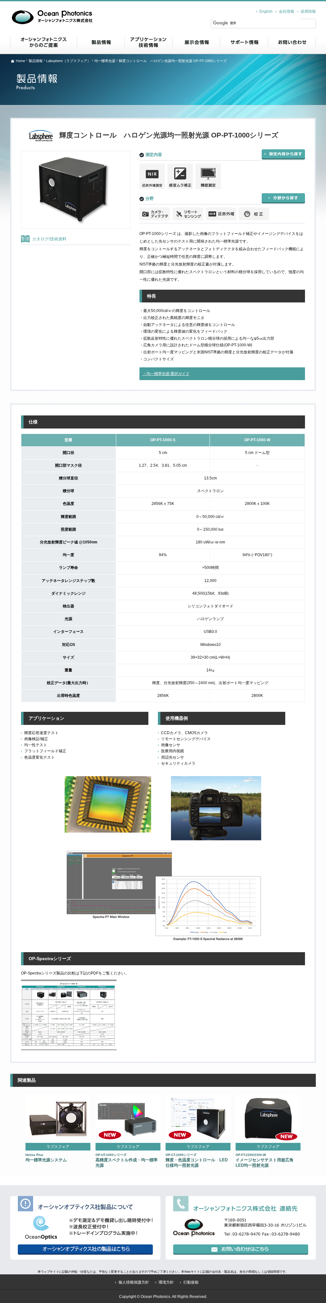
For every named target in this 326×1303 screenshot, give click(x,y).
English (266, 11)
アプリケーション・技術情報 (148, 42)
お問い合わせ (292, 42)
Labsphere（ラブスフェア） (68, 61)
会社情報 (286, 11)
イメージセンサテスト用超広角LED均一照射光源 (265, 1160)
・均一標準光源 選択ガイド (166, 374)
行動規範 (191, 1282)
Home (20, 61)
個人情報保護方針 (133, 1282)
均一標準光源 (104, 61)
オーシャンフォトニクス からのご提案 (43, 42)
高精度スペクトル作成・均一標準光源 (127, 1160)
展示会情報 (196, 42)
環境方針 (166, 1282)
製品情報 (100, 42)
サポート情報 (244, 42)
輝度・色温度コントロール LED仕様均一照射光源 (197, 1160)
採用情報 (308, 11)
